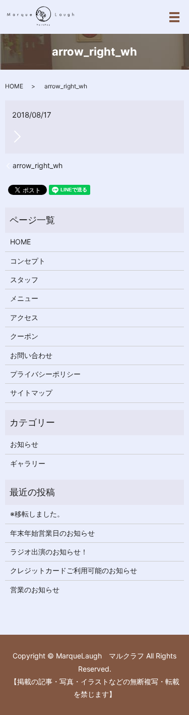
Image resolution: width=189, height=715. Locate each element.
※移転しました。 (37, 513)
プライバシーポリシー (45, 374)
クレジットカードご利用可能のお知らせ (73, 570)
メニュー (24, 298)
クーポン (24, 336)
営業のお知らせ (34, 589)
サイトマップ (31, 392)
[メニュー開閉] (174, 17)
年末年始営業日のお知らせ (52, 533)
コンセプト (27, 261)
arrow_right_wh (37, 165)
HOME (14, 86)
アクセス (24, 317)
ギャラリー (27, 463)
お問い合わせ (31, 355)
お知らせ (24, 444)
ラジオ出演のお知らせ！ (49, 551)
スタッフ (24, 279)
